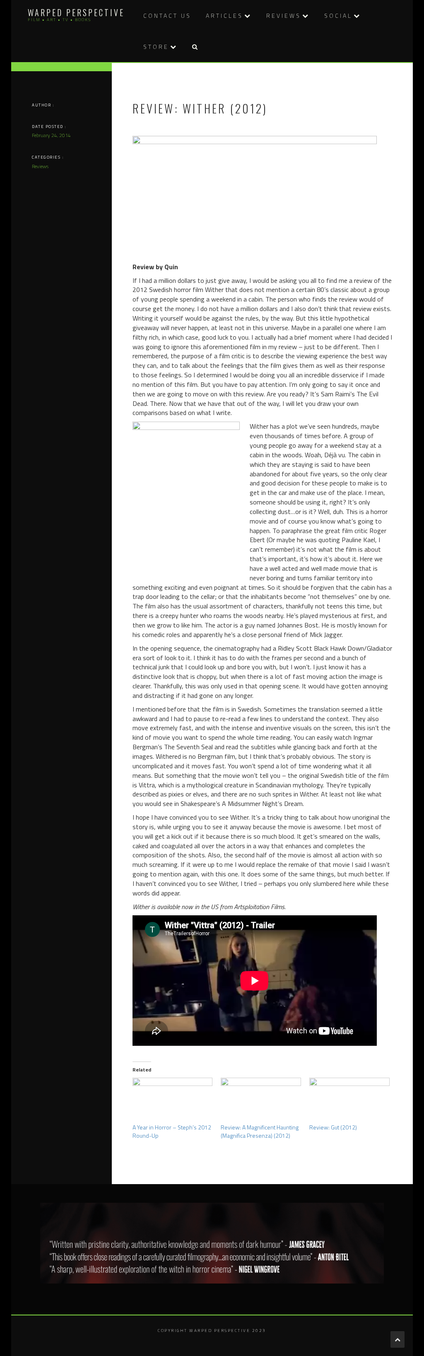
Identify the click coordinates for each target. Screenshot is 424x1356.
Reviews (283, 15)
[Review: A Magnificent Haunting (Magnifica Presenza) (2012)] (261, 1101)
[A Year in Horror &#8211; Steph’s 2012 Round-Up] (172, 1101)
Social (338, 15)
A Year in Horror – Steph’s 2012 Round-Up (171, 1131)
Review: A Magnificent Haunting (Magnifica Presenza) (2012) (260, 1131)
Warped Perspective (76, 12)
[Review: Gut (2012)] (349, 1101)
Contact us (167, 15)
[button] (194, 46)
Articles (224, 15)
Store (156, 46)
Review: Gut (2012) (333, 1127)
